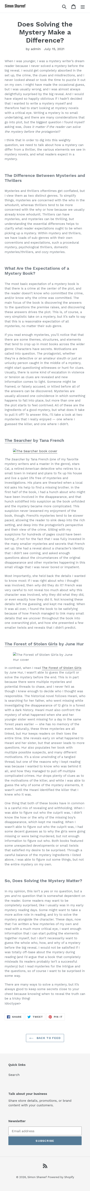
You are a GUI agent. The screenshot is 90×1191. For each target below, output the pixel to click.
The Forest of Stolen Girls (31, 643)
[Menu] (82, 6)
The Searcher (18, 440)
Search (14, 1075)
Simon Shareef (37, 1177)
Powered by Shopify (61, 1177)
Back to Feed (48, 1038)
